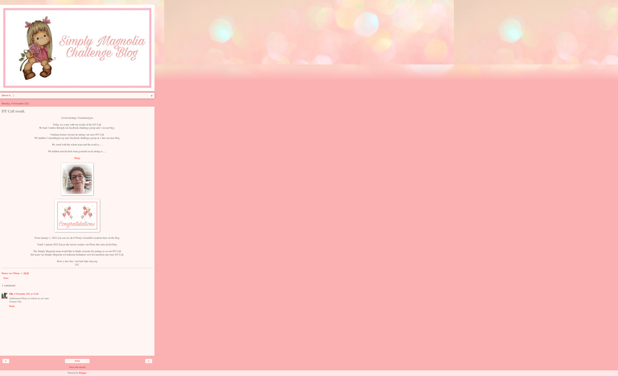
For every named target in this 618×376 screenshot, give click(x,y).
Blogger (82, 372)
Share (6, 278)
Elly (11, 293)
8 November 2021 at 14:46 (26, 293)
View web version (77, 367)
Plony (77, 158)
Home (77, 361)
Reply (12, 306)
